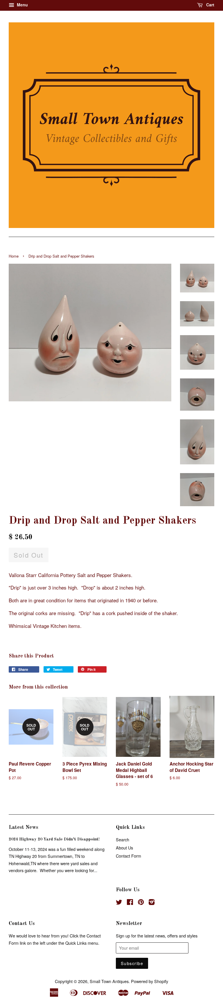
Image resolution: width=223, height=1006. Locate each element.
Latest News (23, 827)
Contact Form (128, 856)
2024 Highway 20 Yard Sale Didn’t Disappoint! (54, 839)
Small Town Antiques (109, 981)
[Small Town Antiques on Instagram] (151, 903)
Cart (209, 5)
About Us (124, 848)
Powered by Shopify (149, 981)
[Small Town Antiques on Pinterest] (141, 903)
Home (14, 256)
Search (122, 839)
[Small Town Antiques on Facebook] (130, 903)
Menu (22, 5)
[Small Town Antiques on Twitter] (119, 903)
